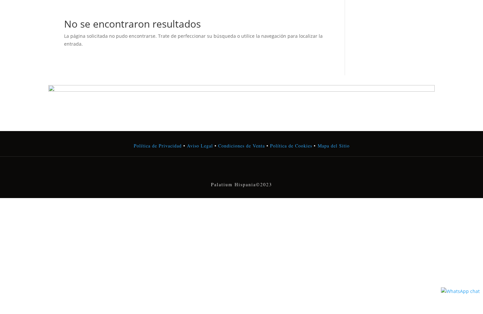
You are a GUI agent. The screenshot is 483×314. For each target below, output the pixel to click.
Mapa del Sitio (334, 146)
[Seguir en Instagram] (241, 170)
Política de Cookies (290, 146)
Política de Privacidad (158, 146)
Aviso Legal (200, 146)
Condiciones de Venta (241, 146)
